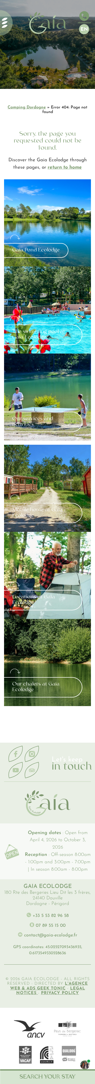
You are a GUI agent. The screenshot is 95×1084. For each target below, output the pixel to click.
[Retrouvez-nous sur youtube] (16, 770)
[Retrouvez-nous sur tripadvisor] (32, 770)
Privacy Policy (60, 993)
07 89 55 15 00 (50, 925)
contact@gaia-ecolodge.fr (50, 935)
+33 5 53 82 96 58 (50, 916)
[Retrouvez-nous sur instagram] (32, 754)
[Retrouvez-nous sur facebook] (16, 754)
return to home (65, 167)
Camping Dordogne (27, 107)
